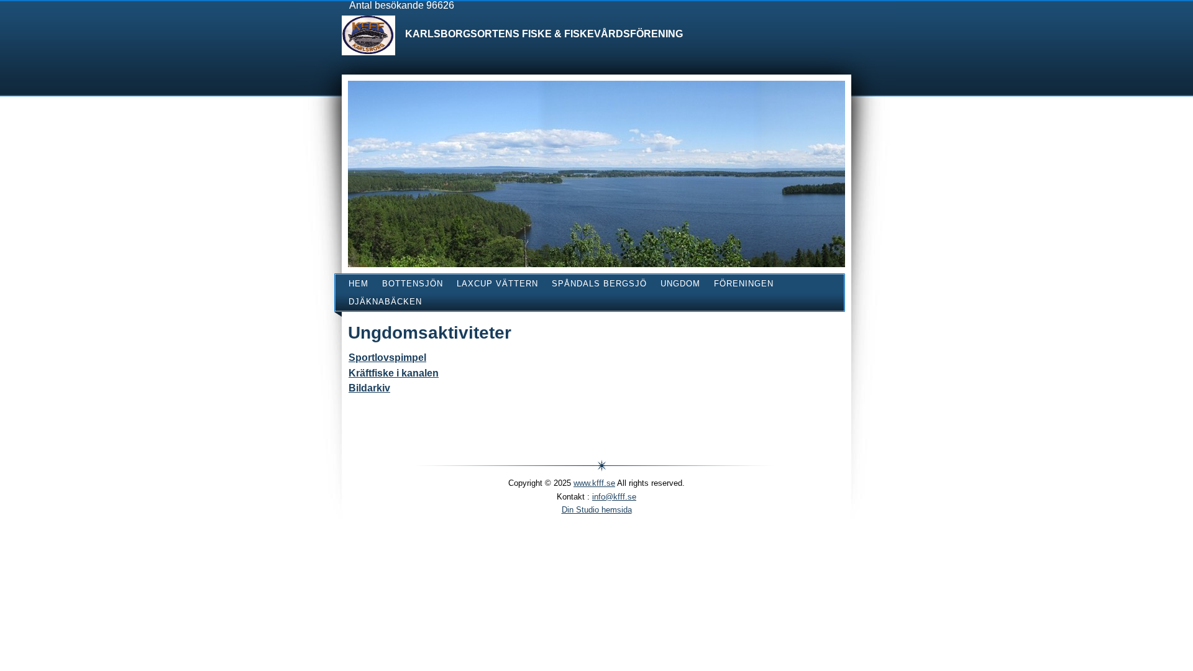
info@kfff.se (614, 496)
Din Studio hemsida (597, 509)
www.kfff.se (594, 483)
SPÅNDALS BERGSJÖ (599, 283)
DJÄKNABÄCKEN (385, 301)
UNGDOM (680, 283)
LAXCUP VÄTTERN (497, 283)
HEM (358, 283)
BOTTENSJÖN (412, 283)
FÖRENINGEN (744, 283)
